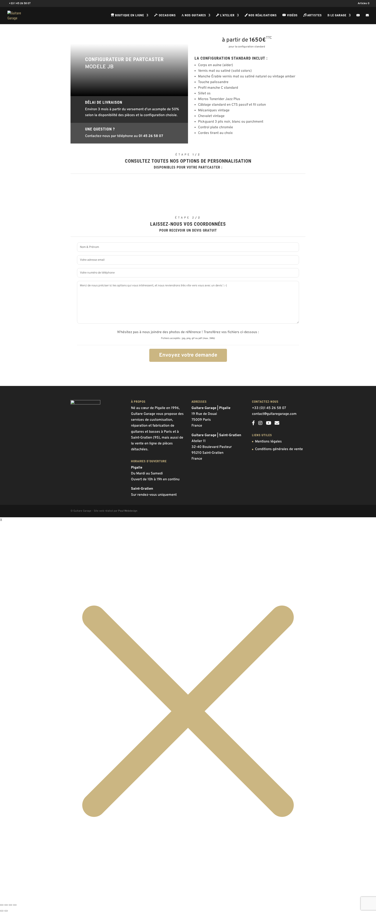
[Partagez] (10, 905)
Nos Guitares (193, 15)
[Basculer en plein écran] (6, 905)
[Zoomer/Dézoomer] (1, 905)
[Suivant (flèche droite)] (6, 910)
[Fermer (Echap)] (15, 905)
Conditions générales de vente (279, 449)
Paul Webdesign (127, 511)
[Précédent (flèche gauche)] (1, 910)
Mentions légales (268, 441)
